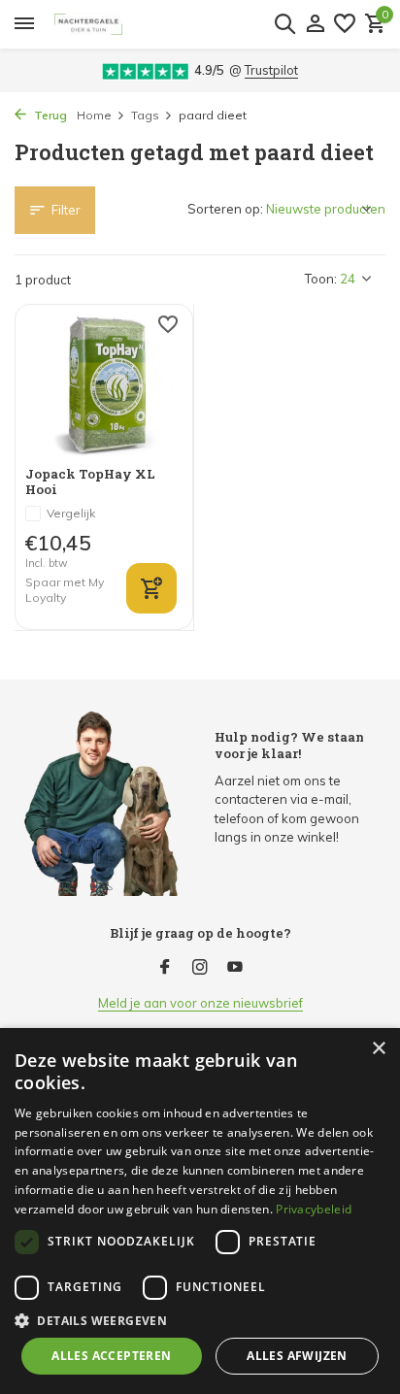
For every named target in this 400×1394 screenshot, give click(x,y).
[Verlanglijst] (344, 24)
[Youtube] (235, 967)
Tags (145, 115)
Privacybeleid (313, 1209)
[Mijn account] (315, 24)
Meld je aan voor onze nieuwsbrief (200, 1003)
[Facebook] (165, 967)
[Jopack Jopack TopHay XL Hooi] (104, 385)
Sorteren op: (225, 208)
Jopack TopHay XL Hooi (90, 482)
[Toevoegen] (151, 588)
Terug (49, 115)
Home (94, 115)
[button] (200, 1320)
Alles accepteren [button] (111, 1355)
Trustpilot (271, 70)
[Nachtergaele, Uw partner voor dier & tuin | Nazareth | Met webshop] (177, 24)
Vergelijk (71, 513)
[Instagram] (200, 967)
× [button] (378, 1049)
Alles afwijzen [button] (297, 1355)
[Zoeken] (284, 23)
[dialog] (200, 1211)
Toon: (321, 278)
